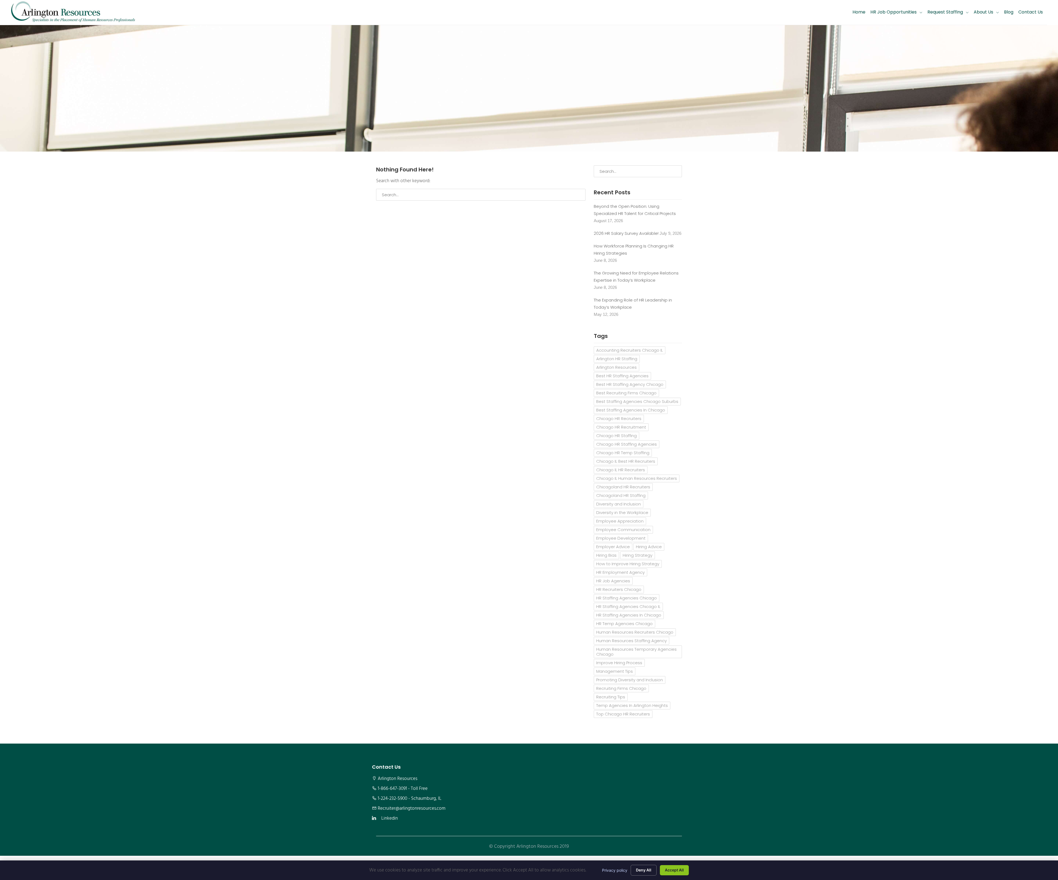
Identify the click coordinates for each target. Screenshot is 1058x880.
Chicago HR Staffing (616, 435)
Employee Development (621, 538)
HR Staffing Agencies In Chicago (628, 615)
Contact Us (1030, 12)
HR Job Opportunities (893, 12)
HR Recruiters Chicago (618, 589)
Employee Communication (623, 529)
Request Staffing (945, 12)
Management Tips (614, 671)
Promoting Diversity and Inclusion (629, 680)
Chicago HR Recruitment (621, 427)
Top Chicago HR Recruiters (623, 714)
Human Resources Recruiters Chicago (634, 632)
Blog (1008, 12)
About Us (983, 12)
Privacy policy (614, 870)
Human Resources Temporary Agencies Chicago (636, 651)
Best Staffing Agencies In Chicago (630, 410)
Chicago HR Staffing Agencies (626, 444)
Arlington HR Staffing (616, 359)
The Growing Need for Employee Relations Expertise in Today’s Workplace (636, 276)
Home (858, 12)
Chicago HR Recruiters (618, 418)
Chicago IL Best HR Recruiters (625, 461)
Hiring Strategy (637, 555)
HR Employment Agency (620, 572)
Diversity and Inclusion (618, 504)
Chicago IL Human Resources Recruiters (636, 478)
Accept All (674, 870)
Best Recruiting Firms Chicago (626, 393)
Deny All (643, 870)
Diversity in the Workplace (622, 512)
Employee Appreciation (620, 521)
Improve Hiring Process (619, 663)
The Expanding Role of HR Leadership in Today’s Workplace (633, 303)
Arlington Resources (616, 367)
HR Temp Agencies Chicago (624, 623)
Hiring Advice (649, 547)
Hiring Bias (606, 555)
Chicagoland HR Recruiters (623, 487)
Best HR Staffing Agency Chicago (629, 384)
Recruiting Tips (610, 697)
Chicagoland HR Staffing (621, 495)
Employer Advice (613, 547)
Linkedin (389, 818)
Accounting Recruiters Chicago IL (629, 350)
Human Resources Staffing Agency (631, 641)
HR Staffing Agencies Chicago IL (628, 606)
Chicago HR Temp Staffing (622, 453)
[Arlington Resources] (73, 12)
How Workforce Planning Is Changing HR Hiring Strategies (634, 249)
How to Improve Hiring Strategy (627, 564)
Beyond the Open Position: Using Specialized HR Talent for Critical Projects (635, 209)
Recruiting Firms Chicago (621, 688)
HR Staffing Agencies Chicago (626, 598)
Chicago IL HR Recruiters (620, 470)
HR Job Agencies (613, 581)
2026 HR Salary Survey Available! (626, 233)
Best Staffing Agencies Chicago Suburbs (637, 401)
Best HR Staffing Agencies (622, 376)
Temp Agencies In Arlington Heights (632, 705)
